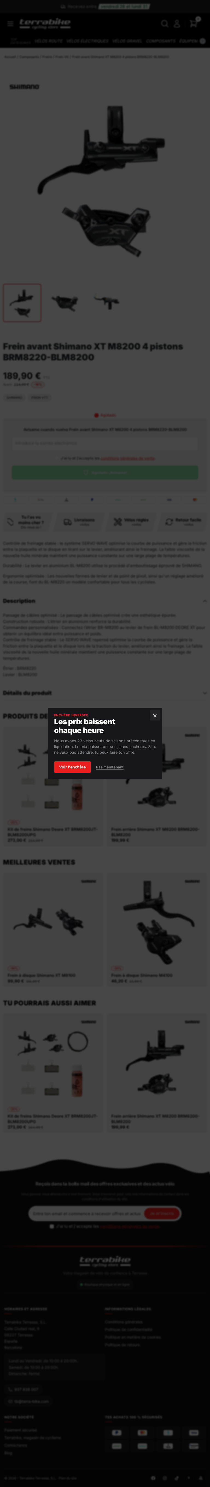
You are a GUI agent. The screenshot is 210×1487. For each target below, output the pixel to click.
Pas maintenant (110, 767)
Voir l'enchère (72, 767)
